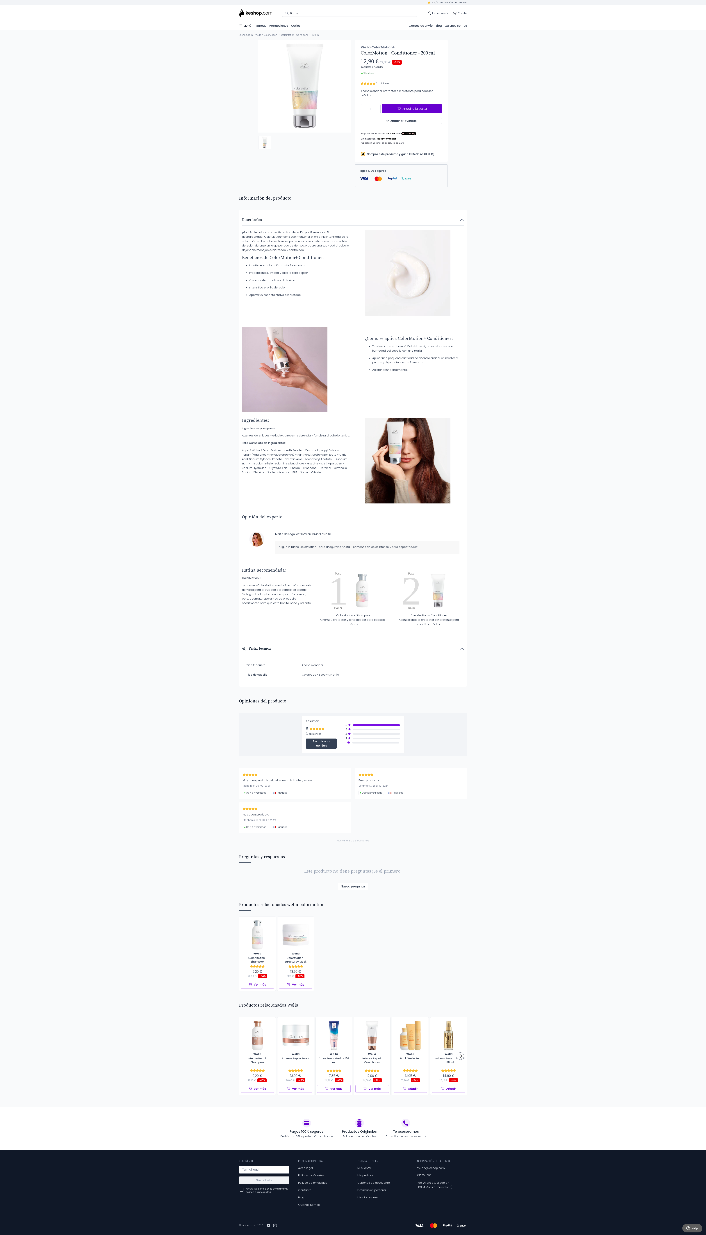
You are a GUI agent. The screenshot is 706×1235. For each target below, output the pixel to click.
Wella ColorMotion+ (378, 47)
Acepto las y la (267, 1190)
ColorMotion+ (271, 34)
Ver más (260, 984)
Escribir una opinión (321, 743)
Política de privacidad (312, 1183)
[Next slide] (345, 86)
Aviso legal (305, 1168)
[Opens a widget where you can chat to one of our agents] (692, 1228)
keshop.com (246, 34)
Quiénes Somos (309, 1205)
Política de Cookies (311, 1175)
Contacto (304, 1190)
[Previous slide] (264, 86)
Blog (301, 1197)
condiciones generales (271, 1188)
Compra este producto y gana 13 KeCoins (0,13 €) (400, 154)
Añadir (413, 1089)
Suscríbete (264, 1180)
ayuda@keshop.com (431, 1168)
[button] (264, 142)
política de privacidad (258, 1192)
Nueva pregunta (353, 886)
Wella (258, 34)
